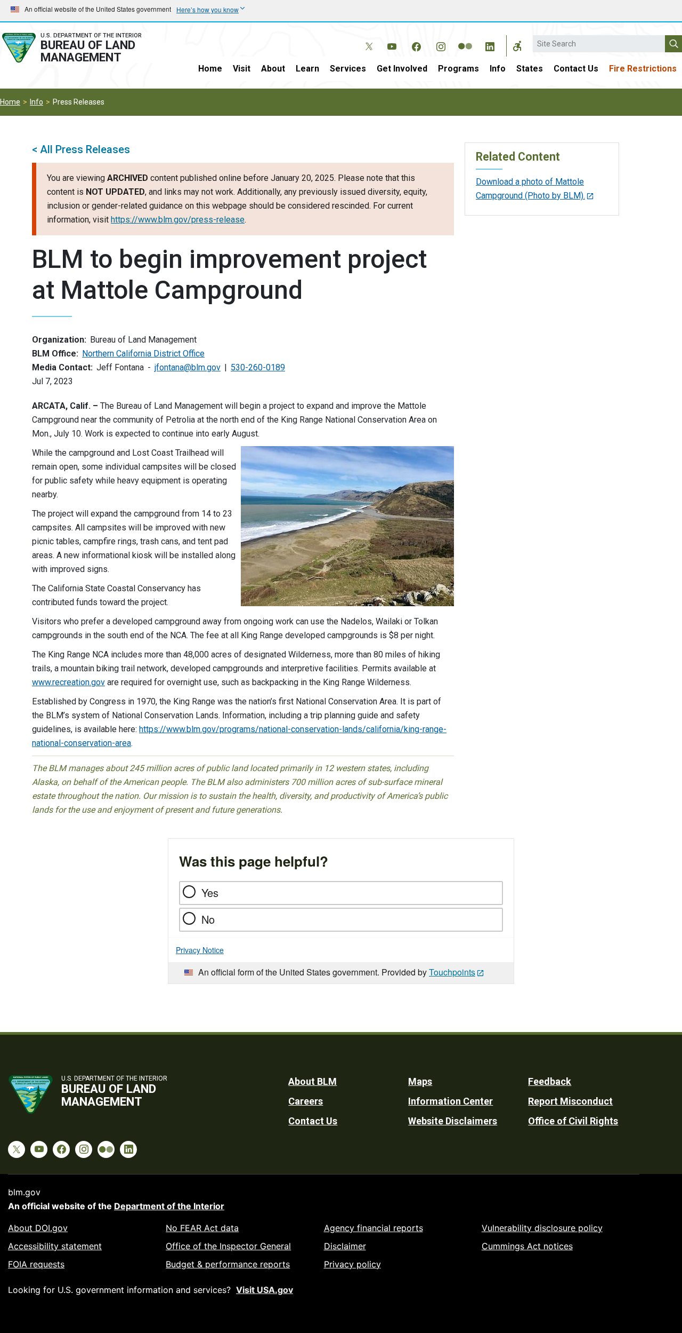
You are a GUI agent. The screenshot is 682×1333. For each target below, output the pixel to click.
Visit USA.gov (264, 1289)
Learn (307, 69)
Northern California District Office (143, 353)
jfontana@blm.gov (188, 367)
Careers (305, 1101)
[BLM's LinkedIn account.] (489, 44)
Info (498, 69)
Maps (420, 1081)
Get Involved (402, 69)
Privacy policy (352, 1264)
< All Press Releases (81, 149)
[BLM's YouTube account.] (391, 44)
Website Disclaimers (452, 1120)
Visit (241, 69)
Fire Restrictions (643, 69)
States (529, 69)
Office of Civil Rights (573, 1120)
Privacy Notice (200, 950)
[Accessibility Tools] (517, 46)
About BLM (312, 1081)
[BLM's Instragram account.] (440, 44)
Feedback (549, 1081)
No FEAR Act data (202, 1228)
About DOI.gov (38, 1228)
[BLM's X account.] (367, 38)
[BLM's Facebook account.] (416, 44)
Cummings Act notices (527, 1246)
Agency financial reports (373, 1228)
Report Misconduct (570, 1101)
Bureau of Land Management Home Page (82, 48)
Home (210, 69)
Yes (209, 892)
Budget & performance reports (228, 1264)
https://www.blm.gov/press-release (178, 220)
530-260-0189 (258, 367)
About (273, 69)
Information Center (450, 1101)
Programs (458, 69)
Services (348, 69)
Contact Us (576, 69)
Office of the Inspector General (228, 1246)
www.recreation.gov (68, 682)
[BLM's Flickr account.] (465, 38)
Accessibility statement (55, 1246)
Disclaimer (345, 1246)
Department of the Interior (169, 1206)
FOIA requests (36, 1264)
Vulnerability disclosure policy (542, 1228)
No (208, 919)
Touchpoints (452, 972)
